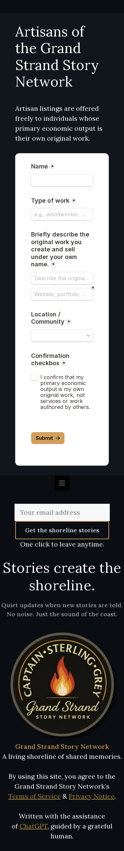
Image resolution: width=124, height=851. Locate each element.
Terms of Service (34, 796)
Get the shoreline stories (62, 530)
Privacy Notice (91, 796)
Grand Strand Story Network (62, 746)
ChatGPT (34, 826)
